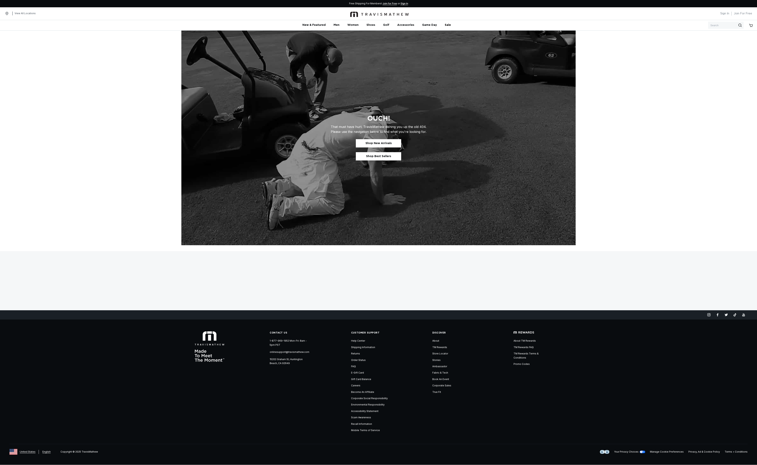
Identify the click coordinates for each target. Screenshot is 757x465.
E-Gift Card (357, 372)
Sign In (404, 3)
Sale (448, 25)
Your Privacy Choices (626, 451)
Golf (386, 25)
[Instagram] (709, 315)
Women (353, 25)
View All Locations (25, 13)
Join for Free (390, 3)
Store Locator (440, 353)
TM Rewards (439, 347)
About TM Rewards (525, 340)
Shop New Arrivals (378, 143)
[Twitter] (726, 315)
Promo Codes (522, 363)
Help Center (358, 340)
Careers (355, 385)
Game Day (429, 25)
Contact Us (278, 333)
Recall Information (361, 423)
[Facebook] (718, 315)
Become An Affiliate (362, 391)
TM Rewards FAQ (524, 347)
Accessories (405, 25)
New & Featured (314, 25)
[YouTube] (744, 315)
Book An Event (440, 379)
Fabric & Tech (440, 372)
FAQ (353, 366)
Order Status (358, 360)
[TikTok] (735, 315)
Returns (355, 353)
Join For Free (743, 13)
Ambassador (439, 366)
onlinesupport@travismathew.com (289, 351)
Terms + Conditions (736, 451)
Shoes (370, 25)
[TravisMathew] (379, 13)
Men (336, 25)
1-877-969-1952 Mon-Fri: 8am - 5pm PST (288, 342)
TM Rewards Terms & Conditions (526, 355)
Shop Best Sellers (378, 156)
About (435, 340)
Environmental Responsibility (368, 404)
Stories (436, 360)
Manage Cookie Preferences (667, 451)
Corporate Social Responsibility (369, 398)
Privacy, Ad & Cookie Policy (704, 451)
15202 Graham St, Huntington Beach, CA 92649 (286, 361)
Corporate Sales (441, 385)
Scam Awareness (361, 417)
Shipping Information (363, 347)
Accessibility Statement (364, 411)
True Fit (436, 391)
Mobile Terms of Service (365, 430)
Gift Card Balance (361, 379)
